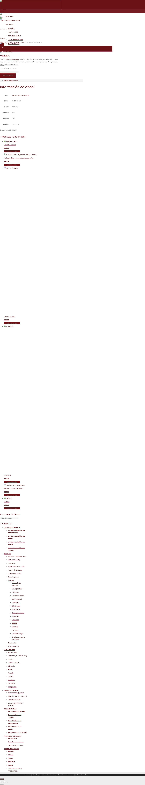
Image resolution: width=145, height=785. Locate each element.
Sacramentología (17, 633)
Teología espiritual (18, 613)
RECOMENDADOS (10, 709)
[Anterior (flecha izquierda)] (1, 784)
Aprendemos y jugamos (16, 693)
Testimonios (12, 643)
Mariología (15, 620)
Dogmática (15, 602)
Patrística (15, 630)
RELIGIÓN (8, 42)
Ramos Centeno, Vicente (20, 95)
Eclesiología (16, 606)
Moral (22, 42)
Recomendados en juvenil (17, 732)
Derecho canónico (18, 596)
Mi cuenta (3, 9)
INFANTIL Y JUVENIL (11, 690)
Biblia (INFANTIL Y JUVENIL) (17, 696)
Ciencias (10, 659)
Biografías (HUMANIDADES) (17, 656)
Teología (16, 42)
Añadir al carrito (8, 75)
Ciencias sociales (13, 663)
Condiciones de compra (66, 775)
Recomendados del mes (16, 711)
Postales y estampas (15, 742)
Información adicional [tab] (11, 81)
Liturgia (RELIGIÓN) (14, 573)
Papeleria (11, 762)
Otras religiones (13, 577)
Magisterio (15, 616)
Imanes (10, 755)
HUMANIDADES (9, 650)
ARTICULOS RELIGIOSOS (12, 736)
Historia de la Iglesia (15, 570)
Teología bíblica (17, 589)
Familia (10, 669)
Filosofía (10, 673)
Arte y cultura (12, 652)
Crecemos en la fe (14, 699)
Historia (10, 676)
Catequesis (11, 563)
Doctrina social (17, 599)
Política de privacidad (49, 775)
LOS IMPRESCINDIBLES (12, 528)
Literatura (11, 680)
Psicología (11, 683)
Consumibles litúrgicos (15, 745)
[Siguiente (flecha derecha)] (3, 784)
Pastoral (15, 627)
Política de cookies (81, 775)
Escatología (16, 609)
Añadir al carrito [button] (12, 151)
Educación (11, 666)
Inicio (1, 42)
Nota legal (36, 775)
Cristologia (15, 592)
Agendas (11, 751)
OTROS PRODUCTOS (11, 749)
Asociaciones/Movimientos (17, 556)
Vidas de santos (13, 646)
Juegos (10, 758)
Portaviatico (12, 738)
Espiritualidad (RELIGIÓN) (16, 566)
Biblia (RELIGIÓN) (14, 560)
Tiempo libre (12, 687)
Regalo (10, 765)
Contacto (2, 38)
